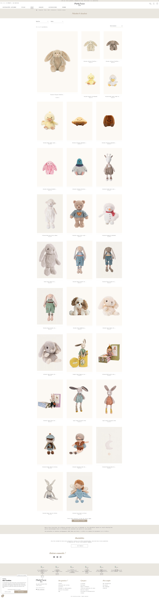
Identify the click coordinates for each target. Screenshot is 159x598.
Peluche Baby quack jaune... (50, 142)
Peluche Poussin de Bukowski (90, 96)
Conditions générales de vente (88, 588)
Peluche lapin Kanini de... (49, 374)
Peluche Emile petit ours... (109, 374)
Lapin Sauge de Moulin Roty (79, 420)
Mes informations (107, 583)
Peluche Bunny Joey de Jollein (50, 513)
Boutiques (83, 585)
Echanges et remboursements (64, 588)
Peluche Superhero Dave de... (79, 467)
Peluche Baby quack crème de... (112, 96)
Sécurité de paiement (63, 589)
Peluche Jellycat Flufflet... (57, 94)
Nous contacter (40, 589)
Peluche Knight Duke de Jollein (49, 467)
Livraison (60, 586)
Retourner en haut (79, 520)
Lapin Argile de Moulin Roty (109, 420)
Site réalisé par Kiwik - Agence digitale (79, 596)
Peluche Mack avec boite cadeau (49, 235)
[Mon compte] (153, 4)
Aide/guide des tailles (63, 585)
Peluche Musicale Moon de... (109, 467)
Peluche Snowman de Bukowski (109, 235)
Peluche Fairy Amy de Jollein (79, 513)
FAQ (59, 591)
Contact (60, 583)
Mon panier (105, 585)
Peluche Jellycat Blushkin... (50, 189)
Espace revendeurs (85, 586)
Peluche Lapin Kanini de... (109, 328)
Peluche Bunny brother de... (79, 281)
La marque (83, 583)
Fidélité (105, 588)
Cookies (82, 593)
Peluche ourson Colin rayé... (79, 235)
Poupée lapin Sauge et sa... (79, 374)
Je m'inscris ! (80, 546)
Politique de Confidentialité (88, 591)
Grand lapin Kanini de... (50, 281)
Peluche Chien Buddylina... (79, 328)
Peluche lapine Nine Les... (49, 420)
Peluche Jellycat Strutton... (79, 189)
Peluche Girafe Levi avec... (109, 189)
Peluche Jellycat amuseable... (79, 142)
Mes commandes (106, 586)
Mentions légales (85, 589)
